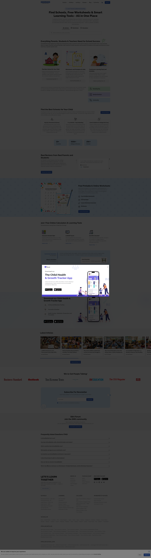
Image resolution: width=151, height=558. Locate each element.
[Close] (108, 267)
